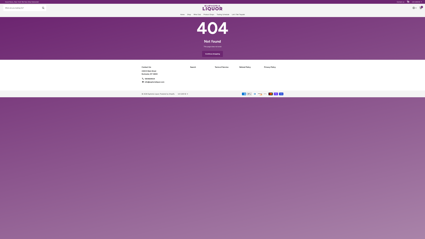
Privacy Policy (270, 67)
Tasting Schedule (223, 14)
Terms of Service (221, 67)
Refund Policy (245, 67)
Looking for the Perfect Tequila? (54, 2)
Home (182, 14)
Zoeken (43, 8)
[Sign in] (414, 7)
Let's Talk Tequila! (238, 14)
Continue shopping (212, 54)
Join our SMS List (76, 2)
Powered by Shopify (167, 94)
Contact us (400, 2)
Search (193, 67)
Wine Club (197, 14)
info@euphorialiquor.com (154, 82)
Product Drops (209, 14)
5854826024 (150, 79)
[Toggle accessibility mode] (408, 1)
